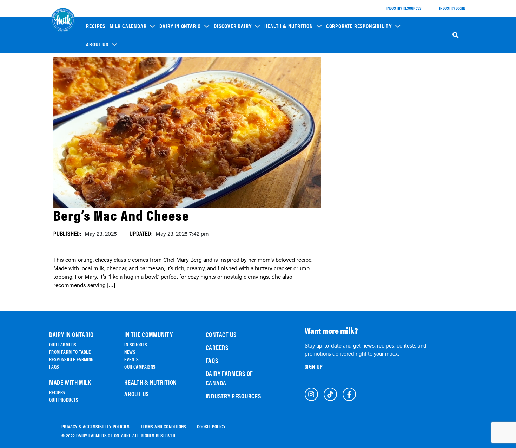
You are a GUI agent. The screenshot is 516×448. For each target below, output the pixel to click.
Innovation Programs (351, 105)
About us (97, 44)
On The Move (175, 93)
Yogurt (225, 106)
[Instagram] (311, 394)
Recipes (95, 26)
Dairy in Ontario (180, 26)
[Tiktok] (330, 394)
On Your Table (177, 102)
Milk (223, 96)
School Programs (348, 70)
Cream (225, 135)
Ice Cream (228, 116)
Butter (225, 126)
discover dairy (232, 26)
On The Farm (175, 83)
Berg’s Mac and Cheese (121, 215)
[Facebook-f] (349, 394)
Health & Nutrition (288, 26)
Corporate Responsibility (359, 26)
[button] (132, 25)
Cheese (225, 86)
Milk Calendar (128, 26)
